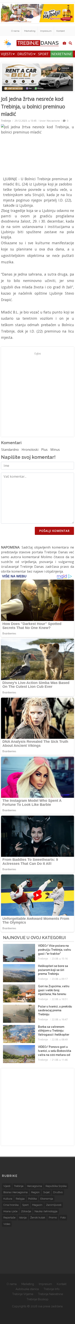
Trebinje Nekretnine (50, 1294)
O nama (15, 31)
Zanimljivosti (53, 1204)
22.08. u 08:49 (60, 1039)
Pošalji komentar (54, 531)
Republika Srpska (56, 1186)
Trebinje (6, 120)
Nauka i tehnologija (46, 1211)
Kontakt (60, 31)
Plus (44, 449)
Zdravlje (26, 1211)
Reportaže (9, 1217)
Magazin (37, 1204)
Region (35, 1192)
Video (6, 1223)
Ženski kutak (37, 1217)
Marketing (29, 31)
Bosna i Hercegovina (15, 1192)
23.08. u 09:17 (60, 979)
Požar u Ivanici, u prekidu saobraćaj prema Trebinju (55, 1010)
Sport (43, 54)
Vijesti (7, 54)
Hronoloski (30, 449)
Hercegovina (34, 1186)
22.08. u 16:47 (60, 1019)
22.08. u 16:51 (60, 999)
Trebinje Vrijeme (22, 1294)
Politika (32, 1198)
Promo (53, 1217)
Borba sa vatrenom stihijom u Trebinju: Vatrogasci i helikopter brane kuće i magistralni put (54, 1034)
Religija (20, 1198)
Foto (63, 1217)
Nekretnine (61, 54)
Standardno (10, 449)
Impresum (46, 31)
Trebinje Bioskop (37, 1299)
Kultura (7, 1198)
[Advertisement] (37, 394)
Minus (55, 449)
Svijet (46, 1192)
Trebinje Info (52, 1289)
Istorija (23, 1217)
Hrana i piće (10, 1211)
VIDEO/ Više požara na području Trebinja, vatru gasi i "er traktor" (54, 949)
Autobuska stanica (27, 1289)
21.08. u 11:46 (60, 1059)
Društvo (25, 54)
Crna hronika (11, 1204)
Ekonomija (46, 1198)
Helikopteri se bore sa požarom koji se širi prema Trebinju (53, 969)
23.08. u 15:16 (60, 958)
